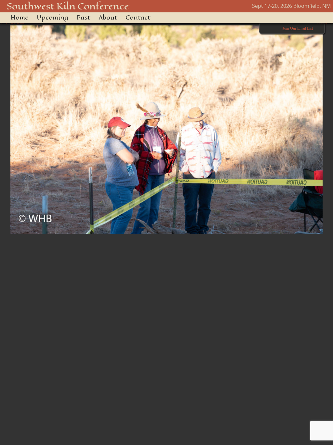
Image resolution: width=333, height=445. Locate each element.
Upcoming (52, 17)
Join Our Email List (298, 28)
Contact (138, 17)
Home (19, 17)
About (108, 17)
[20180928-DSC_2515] (166, 126)
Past (83, 17)
